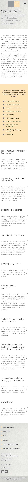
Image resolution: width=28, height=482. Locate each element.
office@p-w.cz (5, 468)
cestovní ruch (10, 114)
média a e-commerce (12, 118)
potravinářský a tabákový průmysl (13, 130)
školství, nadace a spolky (13, 121)
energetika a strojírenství (13, 108)
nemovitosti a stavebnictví (14, 111)
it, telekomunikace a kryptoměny (12, 125)
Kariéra (5, 440)
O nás (5, 436)
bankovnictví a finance (12, 101)
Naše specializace (8, 427)
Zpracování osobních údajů (11, 444)
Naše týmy (6, 431)
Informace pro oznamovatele (11, 449)
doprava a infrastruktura (13, 104)
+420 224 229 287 (6, 464)
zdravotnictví (10, 134)
